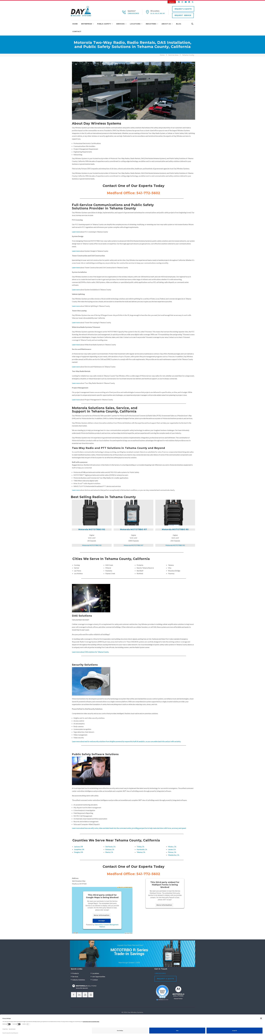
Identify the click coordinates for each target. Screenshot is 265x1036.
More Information (101, 915)
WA (161, 13)
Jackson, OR (78, 847)
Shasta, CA (109, 852)
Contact (76, 31)
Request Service (183, 15)
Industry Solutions (78, 980)
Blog (178, 24)
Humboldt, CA (142, 849)
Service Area (173, 55)
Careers (172, 2)
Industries (151, 24)
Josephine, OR (79, 849)
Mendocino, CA (173, 855)
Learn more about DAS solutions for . (90, 652)
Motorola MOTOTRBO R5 (175, 530)
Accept (101, 921)
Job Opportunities (98, 976)
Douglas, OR (78, 852)
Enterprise (86, 24)
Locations (135, 24)
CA (151, 13)
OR (156, 13)
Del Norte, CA (110, 847)
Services (120, 24)
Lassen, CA (172, 849)
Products (75, 973)
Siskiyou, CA (109, 849)
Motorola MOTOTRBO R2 (91, 530)
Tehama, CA (141, 852)
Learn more (76, 232)
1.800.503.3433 (133, 13)
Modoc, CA (172, 847)
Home (75, 24)
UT (158, 13)
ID (153, 13)
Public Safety (104, 24)
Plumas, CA (172, 852)
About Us (166, 24)
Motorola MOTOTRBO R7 (133, 530)
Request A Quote (183, 9)
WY (164, 13)
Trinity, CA (140, 847)
